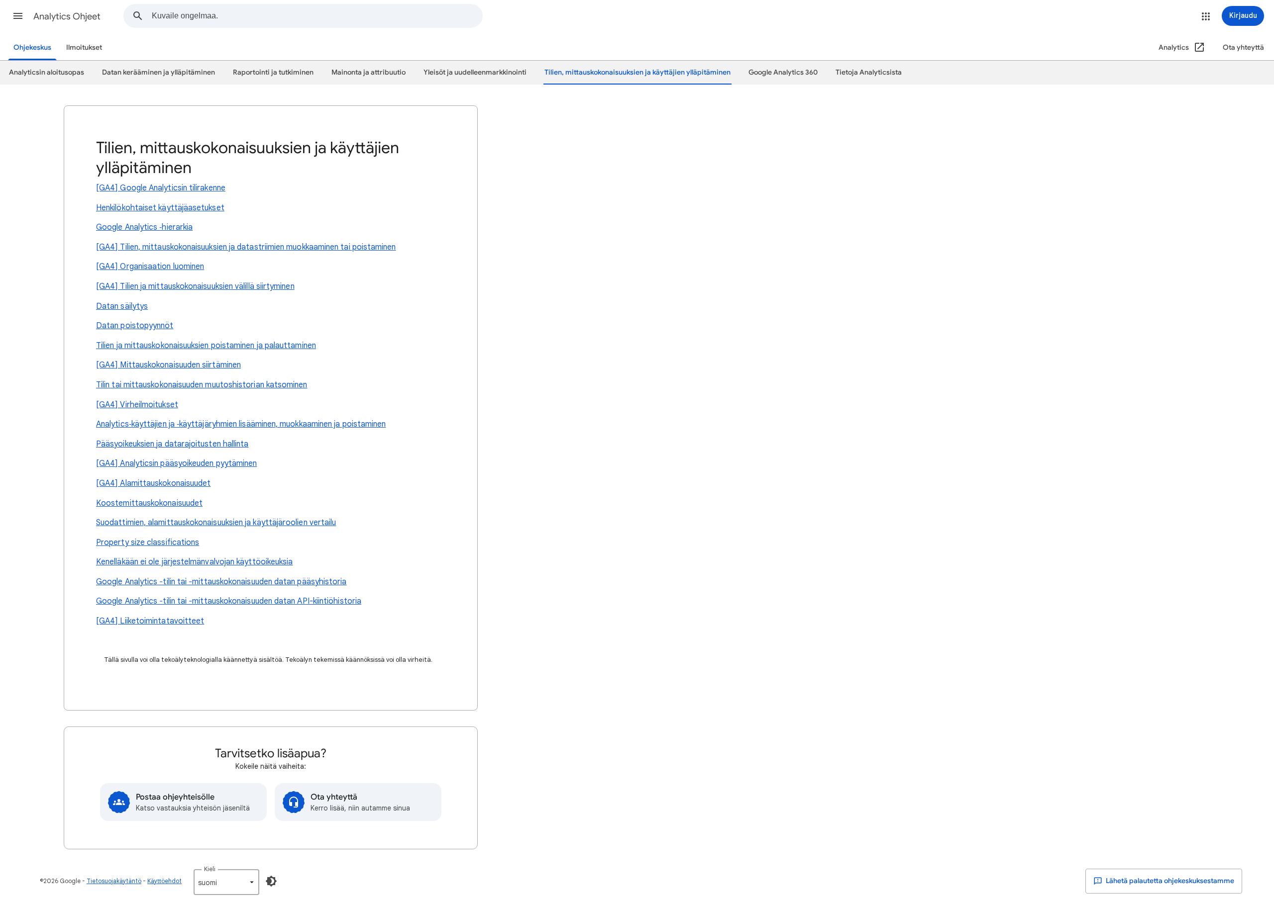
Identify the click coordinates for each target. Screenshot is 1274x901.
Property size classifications (147, 542)
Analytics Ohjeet (67, 16)
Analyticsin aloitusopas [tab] (46, 72)
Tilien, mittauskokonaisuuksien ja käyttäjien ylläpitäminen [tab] (637, 72)
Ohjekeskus (32, 47)
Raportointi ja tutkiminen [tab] (273, 72)
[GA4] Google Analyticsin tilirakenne (160, 188)
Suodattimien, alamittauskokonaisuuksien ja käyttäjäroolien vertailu (216, 523)
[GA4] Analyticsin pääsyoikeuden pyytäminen (176, 463)
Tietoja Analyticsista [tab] (869, 72)
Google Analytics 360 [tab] (783, 72)
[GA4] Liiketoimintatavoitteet (150, 621)
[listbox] (226, 882)
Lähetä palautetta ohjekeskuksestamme (1169, 881)
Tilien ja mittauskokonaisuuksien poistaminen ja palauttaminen (206, 346)
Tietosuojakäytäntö (114, 881)
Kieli (209, 869)
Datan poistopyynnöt (135, 326)
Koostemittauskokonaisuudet (149, 503)
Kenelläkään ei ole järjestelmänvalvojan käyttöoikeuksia (194, 562)
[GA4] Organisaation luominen (150, 266)
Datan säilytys (122, 306)
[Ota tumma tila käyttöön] (271, 881)
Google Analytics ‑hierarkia (144, 227)
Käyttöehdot (164, 881)
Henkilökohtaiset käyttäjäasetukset (160, 208)
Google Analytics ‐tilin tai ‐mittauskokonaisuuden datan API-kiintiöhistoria (228, 601)
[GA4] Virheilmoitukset (137, 405)
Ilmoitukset (84, 47)
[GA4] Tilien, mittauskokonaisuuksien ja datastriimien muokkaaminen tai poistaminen (246, 247)
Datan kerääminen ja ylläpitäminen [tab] (158, 72)
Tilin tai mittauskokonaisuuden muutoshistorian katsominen (202, 385)
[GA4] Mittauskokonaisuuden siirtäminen (168, 365)
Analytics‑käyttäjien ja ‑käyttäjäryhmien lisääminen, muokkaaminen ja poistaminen (241, 424)
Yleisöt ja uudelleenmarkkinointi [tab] (475, 72)
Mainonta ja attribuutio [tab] (368, 72)
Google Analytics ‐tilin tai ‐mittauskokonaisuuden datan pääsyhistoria (221, 582)
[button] (18, 16)
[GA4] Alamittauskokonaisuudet (153, 483)
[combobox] (317, 15)
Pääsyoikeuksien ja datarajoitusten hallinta (172, 444)
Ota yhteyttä (1243, 47)
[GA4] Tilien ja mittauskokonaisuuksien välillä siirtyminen (195, 286)
